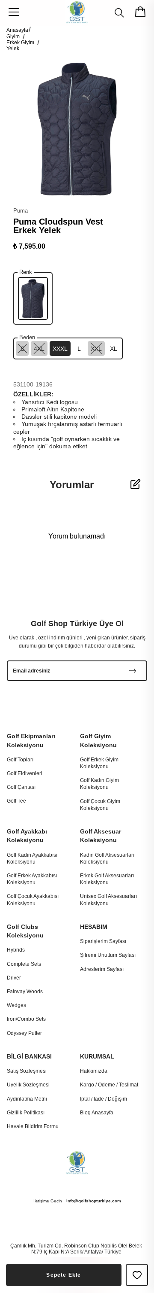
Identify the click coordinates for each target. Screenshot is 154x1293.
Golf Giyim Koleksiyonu (98, 740)
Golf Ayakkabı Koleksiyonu (27, 835)
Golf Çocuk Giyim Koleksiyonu (100, 804)
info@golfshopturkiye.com (93, 1201)
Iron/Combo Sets (26, 1019)
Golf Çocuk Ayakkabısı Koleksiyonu (33, 899)
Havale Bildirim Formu (33, 1126)
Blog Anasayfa (96, 1113)
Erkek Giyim (20, 43)
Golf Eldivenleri (24, 773)
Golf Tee (16, 801)
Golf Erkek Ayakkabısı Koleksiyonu (32, 879)
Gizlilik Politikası (25, 1113)
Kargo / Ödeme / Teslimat (109, 1085)
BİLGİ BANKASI (29, 1056)
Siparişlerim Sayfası (103, 941)
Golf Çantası (21, 787)
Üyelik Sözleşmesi (28, 1085)
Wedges (16, 1005)
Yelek (12, 49)
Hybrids (16, 950)
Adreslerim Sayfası (102, 969)
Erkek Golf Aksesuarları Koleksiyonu (107, 879)
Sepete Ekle (63, 1275)
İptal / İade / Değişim (103, 1099)
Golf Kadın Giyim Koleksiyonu (99, 783)
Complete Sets (24, 964)
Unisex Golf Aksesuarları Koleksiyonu (108, 899)
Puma (20, 210)
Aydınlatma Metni (27, 1099)
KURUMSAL (97, 1056)
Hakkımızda (93, 1071)
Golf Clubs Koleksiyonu (25, 931)
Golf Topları (20, 760)
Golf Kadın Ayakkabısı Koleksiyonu (32, 858)
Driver (14, 978)
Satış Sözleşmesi (27, 1071)
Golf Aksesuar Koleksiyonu (100, 835)
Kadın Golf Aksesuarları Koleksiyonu (107, 858)
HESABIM (93, 926)
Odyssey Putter (24, 1033)
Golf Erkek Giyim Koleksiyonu (99, 763)
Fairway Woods (25, 992)
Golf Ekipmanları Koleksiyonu (31, 740)
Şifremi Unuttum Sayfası (108, 955)
